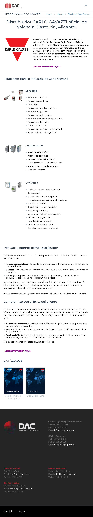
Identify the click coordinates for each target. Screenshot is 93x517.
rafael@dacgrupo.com (65, 474)
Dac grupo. (31, 511)
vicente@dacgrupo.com (21, 488)
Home (50, 14)
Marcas (60, 14)
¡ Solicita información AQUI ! (46, 67)
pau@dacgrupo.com (20, 474)
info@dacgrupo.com (64, 430)
